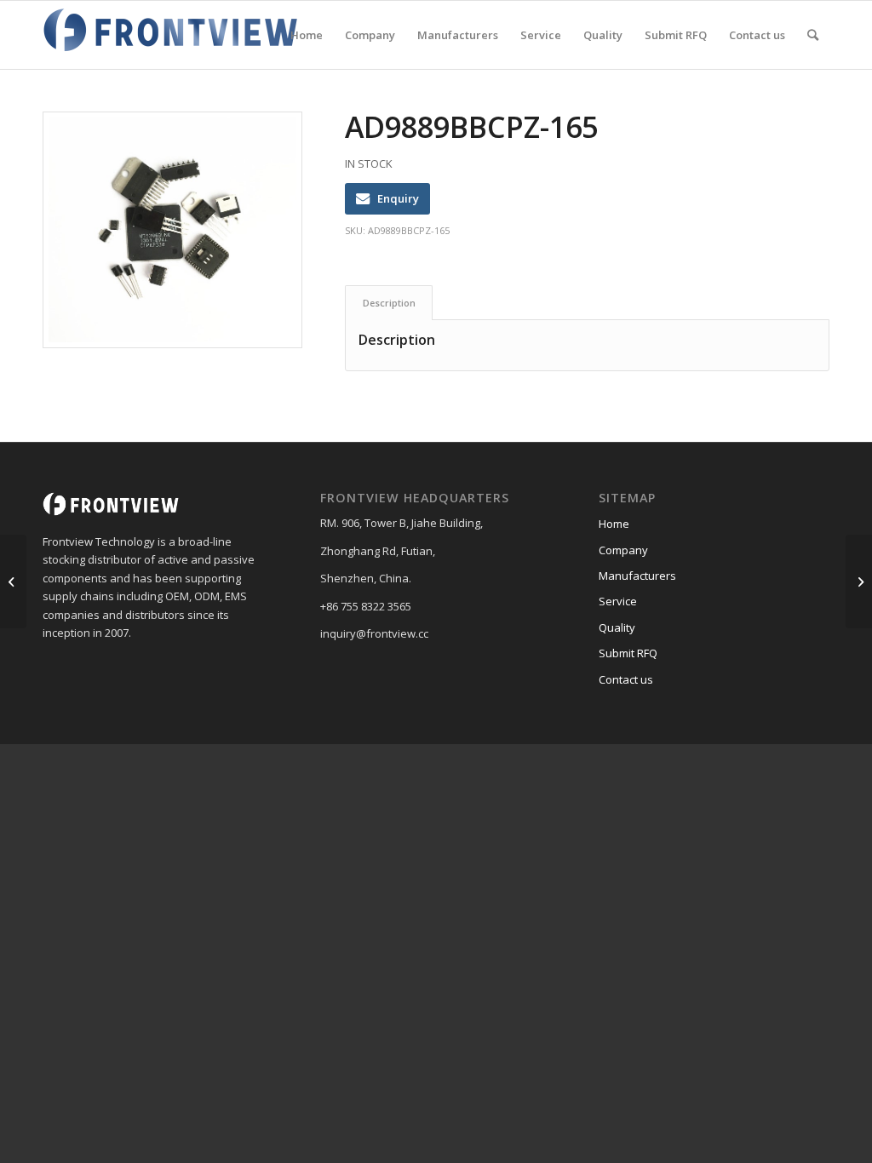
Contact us (626, 679)
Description (389, 302)
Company (623, 550)
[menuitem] (306, 35)
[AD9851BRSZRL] (13, 581)
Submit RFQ (628, 653)
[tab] (389, 302)
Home (614, 523)
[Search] (812, 35)
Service (618, 601)
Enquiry (398, 198)
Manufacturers (637, 575)
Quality (617, 627)
